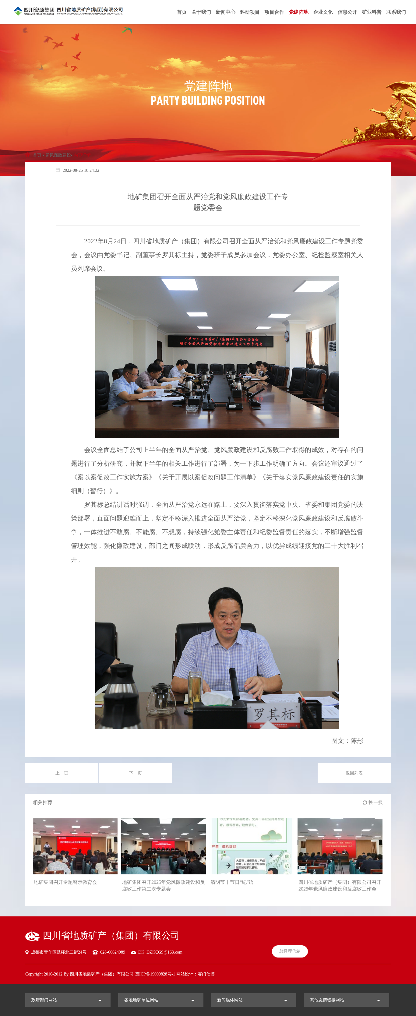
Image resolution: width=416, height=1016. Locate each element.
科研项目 (250, 12)
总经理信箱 (290, 951)
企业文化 (323, 12)
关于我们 (201, 12)
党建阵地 (298, 12)
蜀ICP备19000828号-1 (155, 974)
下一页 (135, 773)
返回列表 (354, 773)
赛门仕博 (206, 974)
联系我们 (396, 12)
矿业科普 (372, 12)
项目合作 (274, 12)
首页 (182, 12)
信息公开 (347, 12)
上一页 (61, 773)
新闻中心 (225, 12)
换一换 (375, 802)
